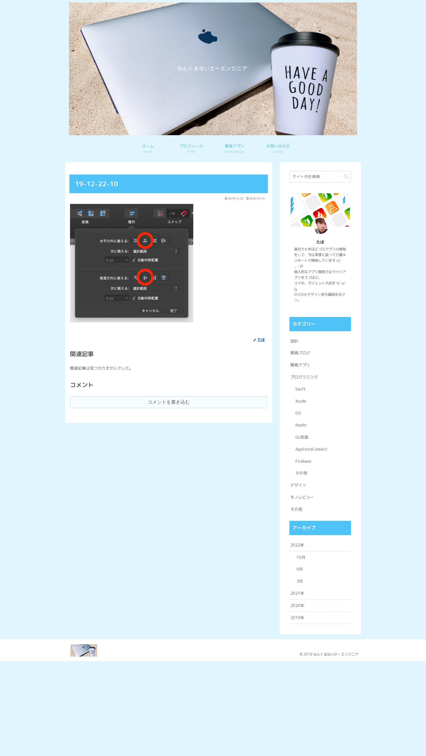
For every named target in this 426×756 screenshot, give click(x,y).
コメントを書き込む (169, 402)
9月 (300, 569)
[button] (346, 176)
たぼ (320, 242)
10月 (301, 557)
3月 (300, 581)
